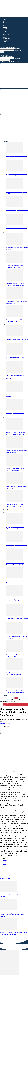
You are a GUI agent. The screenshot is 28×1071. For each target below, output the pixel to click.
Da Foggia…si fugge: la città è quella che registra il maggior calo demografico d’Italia (13, 914)
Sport (4, 512)
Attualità (5, 141)
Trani (4, 41)
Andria (4, 19)
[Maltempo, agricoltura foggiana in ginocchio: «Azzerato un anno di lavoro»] (14, 410)
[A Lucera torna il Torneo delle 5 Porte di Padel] (14, 578)
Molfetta (5, 35)
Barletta (5, 22)
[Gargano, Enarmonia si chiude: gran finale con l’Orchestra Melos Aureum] (14, 189)
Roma (4, 864)
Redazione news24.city (6, 723)
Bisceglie (5, 25)
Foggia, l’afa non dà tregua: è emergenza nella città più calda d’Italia (13, 933)
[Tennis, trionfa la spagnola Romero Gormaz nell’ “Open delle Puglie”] (14, 560)
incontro (5, 860)
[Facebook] (9, 728)
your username (18, 48)
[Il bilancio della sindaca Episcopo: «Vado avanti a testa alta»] (14, 447)
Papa (4, 861)
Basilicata (5, 24)
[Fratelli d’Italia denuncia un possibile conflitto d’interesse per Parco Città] (14, 429)
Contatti (5, 695)
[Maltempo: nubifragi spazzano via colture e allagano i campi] (14, 392)
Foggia (4, 31)
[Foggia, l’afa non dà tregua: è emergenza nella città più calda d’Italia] (14, 171)
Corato (5, 29)
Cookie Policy (9, 999)
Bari (4, 21)
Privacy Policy (3, 999)
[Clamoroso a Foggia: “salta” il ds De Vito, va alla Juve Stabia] (14, 542)
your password (18, 50)
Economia (6, 324)
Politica (5, 417)
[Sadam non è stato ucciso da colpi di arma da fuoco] (14, 244)
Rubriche (5, 509)
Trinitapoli (5, 43)
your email (17, 58)
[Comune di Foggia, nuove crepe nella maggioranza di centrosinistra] (14, 465)
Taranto (5, 40)
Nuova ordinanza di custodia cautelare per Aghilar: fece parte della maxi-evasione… (16, 377)
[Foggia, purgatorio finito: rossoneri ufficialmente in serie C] (14, 524)
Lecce (4, 32)
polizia (5, 863)
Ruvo (4, 37)
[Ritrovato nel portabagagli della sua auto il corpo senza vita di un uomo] (14, 316)
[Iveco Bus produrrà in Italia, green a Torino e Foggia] (14, 336)
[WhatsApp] (20, 728)
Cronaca (5, 232)
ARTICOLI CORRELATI (6, 877)
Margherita (6, 34)
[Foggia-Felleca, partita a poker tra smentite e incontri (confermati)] (14, 596)
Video (4, 603)
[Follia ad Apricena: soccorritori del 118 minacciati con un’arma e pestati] (14, 262)
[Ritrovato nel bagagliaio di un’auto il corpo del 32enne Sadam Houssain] (14, 280)
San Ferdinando (6, 38)
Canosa (5, 28)
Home (4, 139)
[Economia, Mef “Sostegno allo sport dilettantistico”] (14, 354)
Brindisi (5, 27)
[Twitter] (15, 728)
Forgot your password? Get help (8, 53)
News (4, 705)
